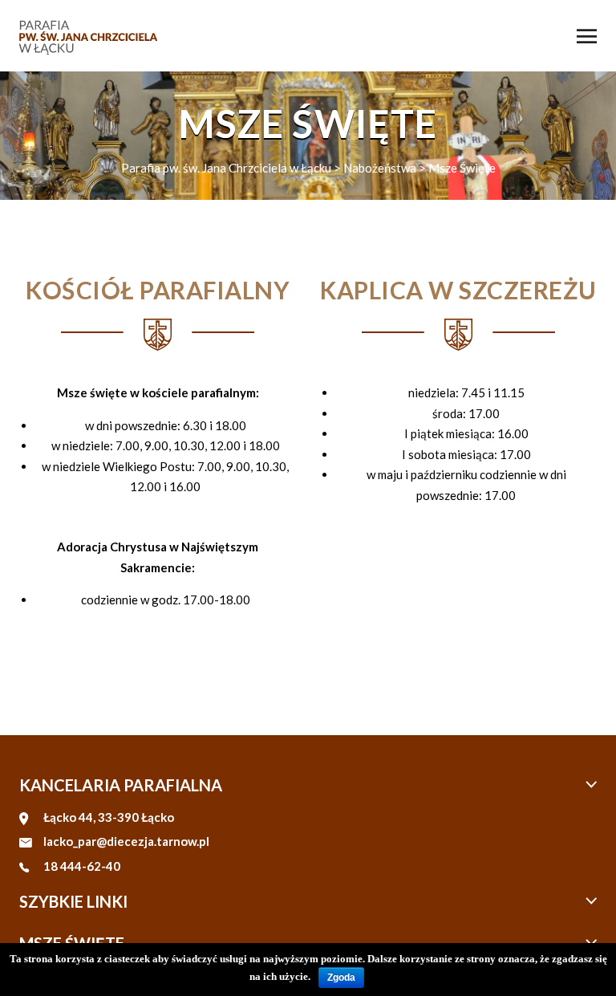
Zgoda (341, 977)
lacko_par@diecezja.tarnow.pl (126, 841)
